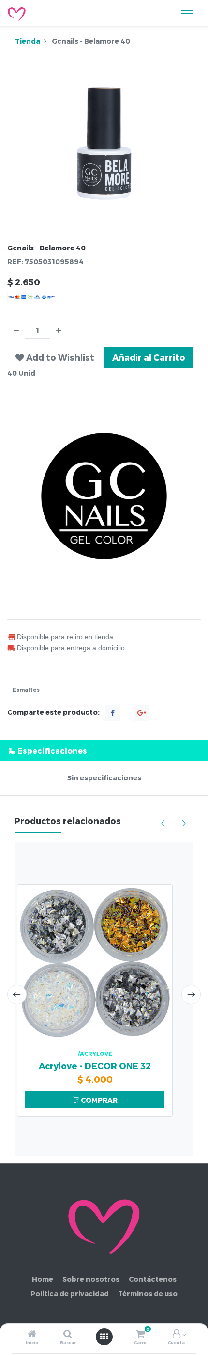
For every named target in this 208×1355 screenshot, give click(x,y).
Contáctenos (153, 1279)
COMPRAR (98, 1100)
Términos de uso (148, 1293)
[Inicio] (32, 1334)
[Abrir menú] (104, 1336)
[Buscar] (67, 1334)
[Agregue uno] (59, 330)
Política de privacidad (69, 1293)
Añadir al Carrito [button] (148, 357)
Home (42, 1279)
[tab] (104, 750)
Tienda (27, 41)
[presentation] (17, 994)
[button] (55, 357)
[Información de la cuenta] (176, 1334)
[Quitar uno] (16, 330)
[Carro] (140, 1334)
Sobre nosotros (90, 1279)
